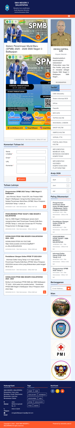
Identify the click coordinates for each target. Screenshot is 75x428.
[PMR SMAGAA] (61, 349)
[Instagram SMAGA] (61, 307)
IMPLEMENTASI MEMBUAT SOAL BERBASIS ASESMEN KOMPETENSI (61, 152)
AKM (40, 398)
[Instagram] (58, 391)
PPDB (30, 405)
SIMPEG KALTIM (59, 132)
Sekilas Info (32, 394)
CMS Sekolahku (58, 94)
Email (8, 158)
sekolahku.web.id (66, 424)
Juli (60, 191)
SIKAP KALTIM (58, 127)
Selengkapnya (61, 82)
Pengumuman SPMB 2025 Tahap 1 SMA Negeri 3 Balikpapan (23, 192)
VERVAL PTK (57, 137)
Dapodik (56, 108)
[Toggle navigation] (69, 16)
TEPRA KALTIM (58, 118)
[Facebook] (53, 391)
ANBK (36, 391)
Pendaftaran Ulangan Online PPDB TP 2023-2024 (23, 256)
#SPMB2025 (42, 394)
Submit (22, 179)
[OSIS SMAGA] (61, 370)
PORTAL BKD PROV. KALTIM (60, 143)
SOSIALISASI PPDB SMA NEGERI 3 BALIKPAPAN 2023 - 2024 (24, 278)
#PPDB (30, 402)
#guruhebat (32, 398)
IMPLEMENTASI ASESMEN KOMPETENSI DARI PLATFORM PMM (60, 164)
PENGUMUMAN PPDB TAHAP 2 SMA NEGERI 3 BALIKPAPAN (23, 215)
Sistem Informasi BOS (60, 98)
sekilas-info (39, 402)
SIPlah (55, 103)
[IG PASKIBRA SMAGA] (61, 328)
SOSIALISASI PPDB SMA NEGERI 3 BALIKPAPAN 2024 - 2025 (24, 237)
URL (7, 161)
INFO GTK (56, 113)
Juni (60, 185)
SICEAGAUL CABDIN (60, 123)
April (60, 180)
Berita (36, 405)
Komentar (10, 165)
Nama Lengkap (9, 152)
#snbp (30, 391)
